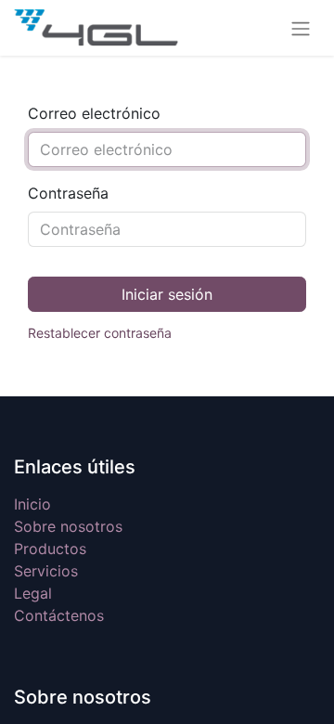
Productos (50, 548)
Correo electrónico (94, 113)
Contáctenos (59, 615)
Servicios (46, 571)
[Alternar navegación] (300, 27)
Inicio (32, 504)
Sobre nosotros (68, 526)
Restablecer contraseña (100, 333)
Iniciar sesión (167, 294)
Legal (33, 593)
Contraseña (68, 193)
